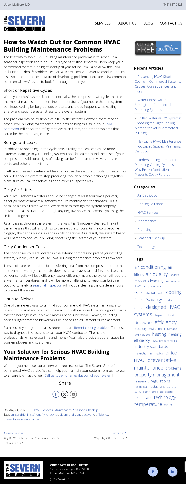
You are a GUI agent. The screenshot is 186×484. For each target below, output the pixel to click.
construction (145, 292)
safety (171, 386)
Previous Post (14, 433)
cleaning (65, 414)
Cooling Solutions (150, 204)
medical (158, 353)
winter (168, 405)
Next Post (118, 433)
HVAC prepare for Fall (165, 340)
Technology (146, 246)
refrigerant (141, 381)
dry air (76, 414)
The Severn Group (24, 23)
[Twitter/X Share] (64, 394)
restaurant (157, 386)
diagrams (159, 315)
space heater (166, 391)
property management (156, 375)
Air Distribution (148, 195)
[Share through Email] (73, 394)
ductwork (88, 414)
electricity (140, 329)
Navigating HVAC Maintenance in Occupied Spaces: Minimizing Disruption (158, 146)
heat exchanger (142, 334)
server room (142, 392)
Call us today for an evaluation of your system (78, 375)
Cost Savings (148, 299)
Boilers (174, 275)
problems (173, 368)
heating (159, 334)
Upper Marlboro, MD (17, 4)
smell (155, 391)
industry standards (151, 346)
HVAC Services (43, 410)
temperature (148, 404)
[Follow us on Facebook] (153, 472)
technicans (143, 397)
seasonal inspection (47, 285)
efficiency (102, 414)
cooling (174, 292)
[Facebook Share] (55, 394)
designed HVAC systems (157, 311)
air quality (38, 414)
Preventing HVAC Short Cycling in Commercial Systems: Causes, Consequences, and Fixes (158, 83)
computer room (153, 286)
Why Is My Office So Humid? (110, 438)
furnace (172, 329)
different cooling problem (91, 327)
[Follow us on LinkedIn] (172, 472)
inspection (141, 353)
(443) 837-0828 (172, 4)
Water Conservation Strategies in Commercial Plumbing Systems (153, 105)
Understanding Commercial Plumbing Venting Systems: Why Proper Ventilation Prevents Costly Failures (156, 167)
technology (165, 397)
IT (151, 353)
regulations (160, 381)
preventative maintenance (21, 419)
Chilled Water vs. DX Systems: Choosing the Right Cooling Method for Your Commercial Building (158, 125)
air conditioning (21, 414)
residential (140, 386)
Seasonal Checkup (85, 410)
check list (52, 414)
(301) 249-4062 (60, 479)
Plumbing (144, 229)
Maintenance (63, 410)
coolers (161, 293)
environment (156, 328)
